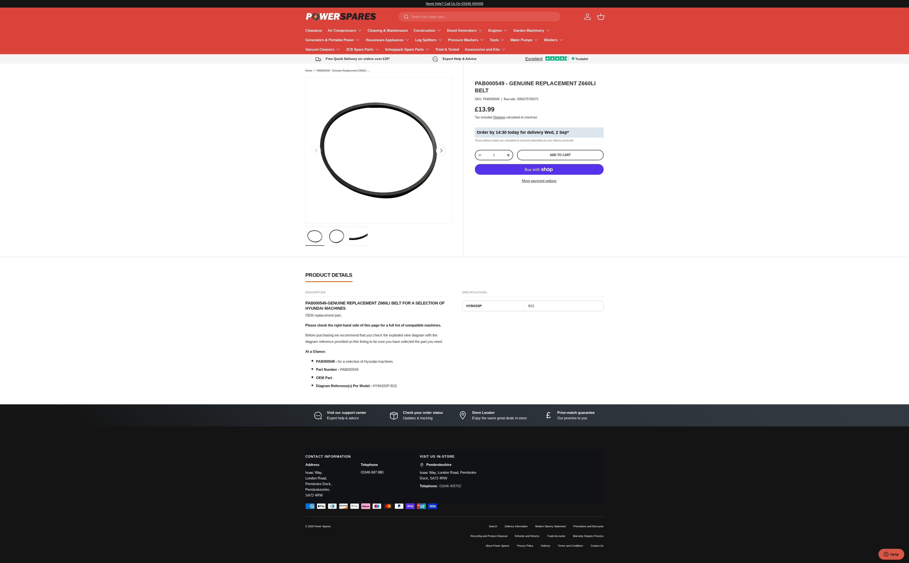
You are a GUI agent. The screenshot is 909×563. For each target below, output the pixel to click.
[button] (601, 16)
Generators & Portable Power (329, 40)
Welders (550, 40)
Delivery (545, 545)
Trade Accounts (556, 536)
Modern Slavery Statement (550, 526)
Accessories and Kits (482, 49)
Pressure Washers (463, 40)
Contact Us (597, 545)
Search (493, 526)
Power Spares (322, 526)
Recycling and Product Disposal (489, 536)
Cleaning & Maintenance (388, 30)
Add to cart (560, 155)
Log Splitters (426, 40)
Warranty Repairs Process (588, 536)
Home (308, 70)
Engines (495, 30)
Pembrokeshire (438, 465)
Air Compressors (342, 30)
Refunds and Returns (527, 536)
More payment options (539, 181)
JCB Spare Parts (359, 49)
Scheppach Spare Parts (404, 49)
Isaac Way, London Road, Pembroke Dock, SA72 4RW (448, 475)
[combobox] (479, 17)
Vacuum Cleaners (319, 49)
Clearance (313, 30)
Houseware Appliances (385, 40)
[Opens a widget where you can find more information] (891, 555)
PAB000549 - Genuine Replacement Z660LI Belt (343, 70)
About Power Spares (497, 545)
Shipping (499, 117)
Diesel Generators (462, 30)
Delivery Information (516, 526)
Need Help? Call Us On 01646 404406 (454, 3)
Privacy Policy (525, 545)
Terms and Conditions (570, 545)
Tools (494, 40)
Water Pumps (521, 40)
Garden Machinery (528, 30)
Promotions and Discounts (588, 526)
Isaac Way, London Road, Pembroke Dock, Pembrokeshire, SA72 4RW (318, 483)
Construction (424, 30)
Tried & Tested (447, 49)
